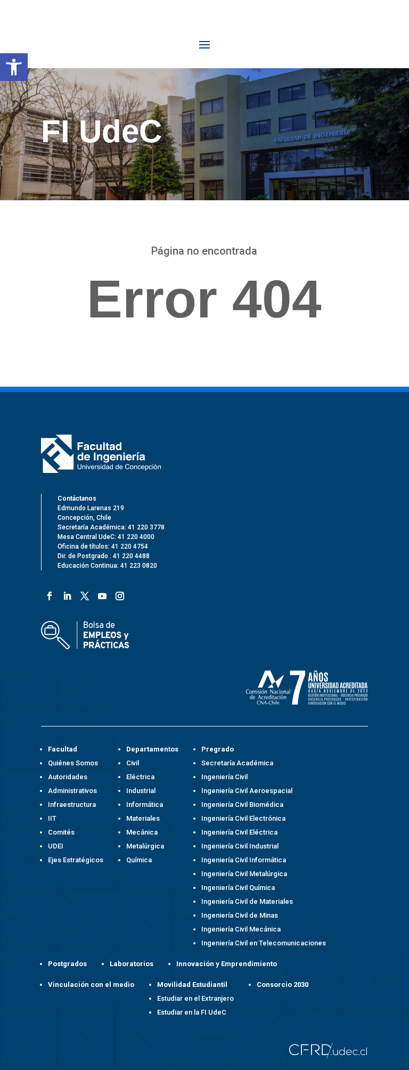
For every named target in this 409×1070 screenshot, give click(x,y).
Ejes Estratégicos (75, 860)
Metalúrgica (145, 846)
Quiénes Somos (73, 763)
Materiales (143, 818)
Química (139, 860)
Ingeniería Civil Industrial (240, 846)
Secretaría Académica (237, 763)
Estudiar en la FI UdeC (191, 1012)
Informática (144, 804)
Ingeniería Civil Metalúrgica (244, 874)
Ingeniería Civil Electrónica (243, 818)
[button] (14, 67)
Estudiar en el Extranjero (195, 998)
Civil (132, 763)
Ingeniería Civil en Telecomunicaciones (263, 943)
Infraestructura (72, 804)
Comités (61, 832)
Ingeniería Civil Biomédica (242, 804)
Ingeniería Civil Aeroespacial (246, 791)
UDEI (55, 846)
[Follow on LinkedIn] (65, 594)
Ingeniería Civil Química (238, 888)
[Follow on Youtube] (100, 594)
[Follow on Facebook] (47, 594)
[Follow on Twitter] (82, 594)
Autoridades (67, 777)
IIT (52, 818)
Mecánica (142, 832)
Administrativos (72, 791)
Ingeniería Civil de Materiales (247, 901)
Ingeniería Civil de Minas (239, 915)
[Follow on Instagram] (118, 594)
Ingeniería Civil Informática (243, 860)
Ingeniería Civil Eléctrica (239, 832)
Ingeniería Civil (224, 777)
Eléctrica (140, 777)
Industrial (141, 791)
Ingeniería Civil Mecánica (241, 929)
